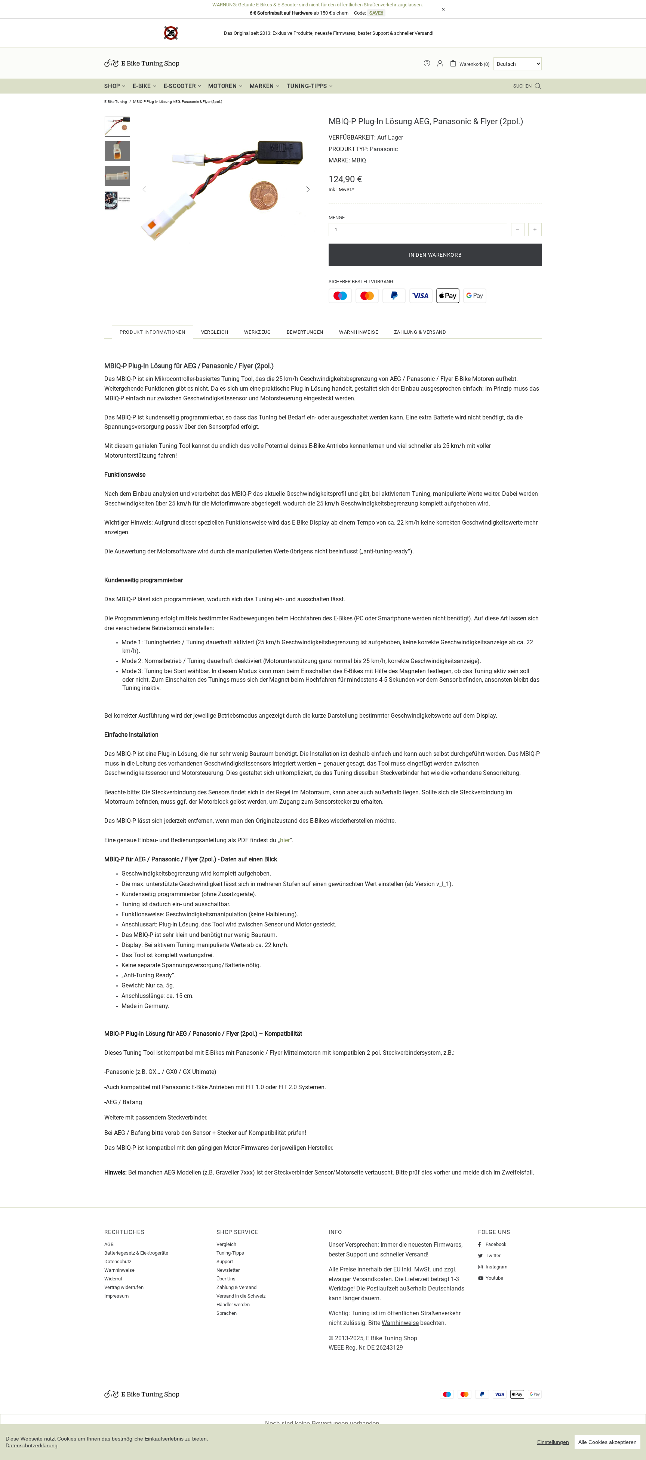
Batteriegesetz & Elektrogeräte (136, 1253)
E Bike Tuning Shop (391, 1338)
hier (285, 840)
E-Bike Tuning (115, 102)
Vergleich (226, 1244)
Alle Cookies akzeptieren (607, 1442)
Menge (337, 217)
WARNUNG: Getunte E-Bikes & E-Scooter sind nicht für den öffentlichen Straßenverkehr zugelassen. (317, 4)
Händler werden (233, 1304)
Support (224, 1261)
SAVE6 (376, 13)
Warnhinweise (119, 1270)
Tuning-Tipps (230, 1253)
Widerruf (113, 1279)
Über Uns (226, 1279)
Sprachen (226, 1313)
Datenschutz (117, 1261)
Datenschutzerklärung (32, 1445)
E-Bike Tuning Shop (141, 63)
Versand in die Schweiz (240, 1296)
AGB (109, 1244)
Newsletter (228, 1270)
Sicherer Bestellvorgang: (361, 281)
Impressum (116, 1296)
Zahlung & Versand (236, 1287)
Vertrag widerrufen (124, 1287)
